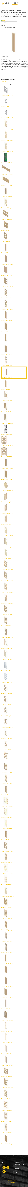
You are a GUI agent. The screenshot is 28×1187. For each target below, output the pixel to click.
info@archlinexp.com (7, 1164)
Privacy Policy (11, 1182)
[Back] (14, 20)
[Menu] (23, 3)
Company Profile (12, 1180)
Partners (10, 1178)
